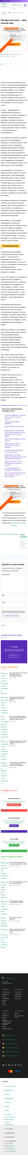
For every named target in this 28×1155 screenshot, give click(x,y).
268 (19, 885)
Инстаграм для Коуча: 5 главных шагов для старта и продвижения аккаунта (18, 674)
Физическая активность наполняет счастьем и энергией (13, 445)
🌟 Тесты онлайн (9, 1056)
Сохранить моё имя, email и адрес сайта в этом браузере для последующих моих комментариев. (13, 612)
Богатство (8, 1102)
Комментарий (6, 574)
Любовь (7, 1106)
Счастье (7, 1110)
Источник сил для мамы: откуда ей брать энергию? (16, 901)
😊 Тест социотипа (10, 1048)
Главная (4, 12)
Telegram (14, 525)
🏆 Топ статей (8, 1035)
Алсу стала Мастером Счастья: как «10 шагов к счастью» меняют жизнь (15, 474)
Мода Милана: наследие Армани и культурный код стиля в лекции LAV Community (15, 456)
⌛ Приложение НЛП (10, 1052)
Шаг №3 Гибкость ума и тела (14, 426)
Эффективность (9, 1090)
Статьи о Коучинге (10, 1086)
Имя (3, 595)
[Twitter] (9, 1065)
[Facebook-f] (6, 1065)
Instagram (15, 523)
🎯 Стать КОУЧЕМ (9, 1044)
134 (19, 904)
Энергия (7, 1094)
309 (19, 866)
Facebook (22, 523)
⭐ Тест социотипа (10, 1141)
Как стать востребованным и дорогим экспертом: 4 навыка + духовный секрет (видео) (18, 718)
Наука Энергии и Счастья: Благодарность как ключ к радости (13, 463)
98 (19, 921)
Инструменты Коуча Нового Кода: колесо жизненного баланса (17, 699)
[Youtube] (3, 1065)
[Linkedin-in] (15, 1065)
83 (19, 934)
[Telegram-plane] (12, 1065)
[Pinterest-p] (21, 1065)
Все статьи (8, 1114)
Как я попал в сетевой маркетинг (15, 918)
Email (3, 602)
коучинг (3, 625)
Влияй (9, 12)
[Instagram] (18, 1065)
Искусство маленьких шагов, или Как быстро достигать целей (17, 931)
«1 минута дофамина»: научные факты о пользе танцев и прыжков (15, 417)
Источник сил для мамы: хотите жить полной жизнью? (18, 882)
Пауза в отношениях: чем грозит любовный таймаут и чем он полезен (18, 742)
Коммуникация (9, 1098)
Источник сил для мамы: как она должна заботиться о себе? (18, 863)
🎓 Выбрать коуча (10, 1040)
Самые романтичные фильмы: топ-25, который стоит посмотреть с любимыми (17, 764)
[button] (2, 651)
